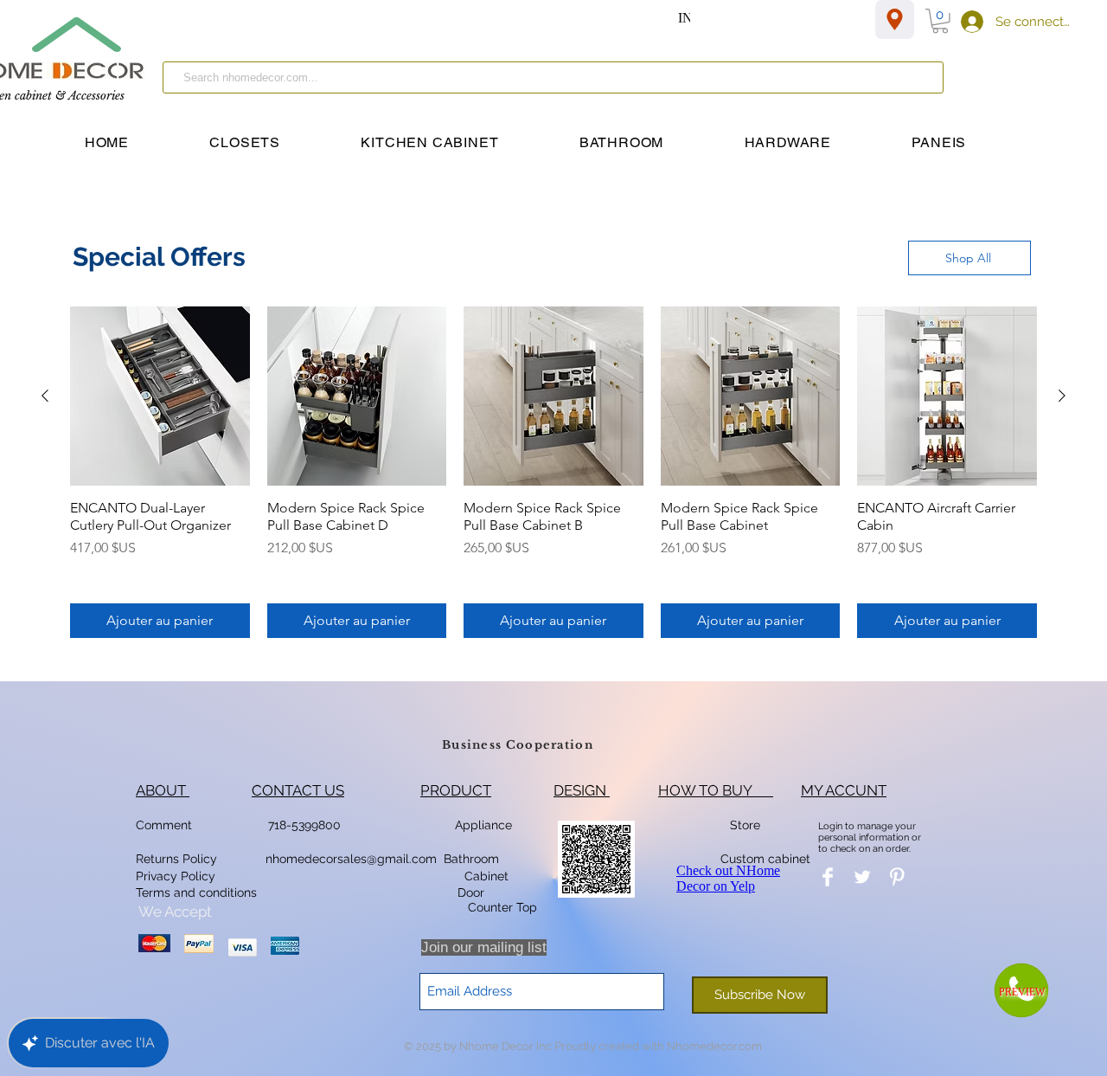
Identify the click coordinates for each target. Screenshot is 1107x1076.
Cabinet (485, 876)
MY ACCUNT (843, 790)
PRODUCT (455, 790)
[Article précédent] (45, 395)
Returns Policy (176, 859)
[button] (940, 21)
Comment (167, 825)
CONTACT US (298, 790)
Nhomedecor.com (714, 1046)
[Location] (894, 19)
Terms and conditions (196, 892)
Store (750, 825)
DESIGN (582, 790)
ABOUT (162, 790)
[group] (553, 473)
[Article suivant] (1062, 395)
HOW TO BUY (715, 790)
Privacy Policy (177, 876)
